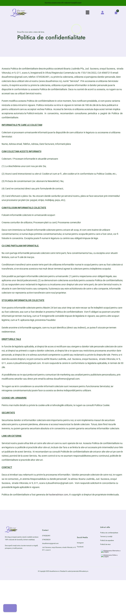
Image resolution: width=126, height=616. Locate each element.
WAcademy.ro (83, 571)
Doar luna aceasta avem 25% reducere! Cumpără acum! (63, 3)
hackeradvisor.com (58, 494)
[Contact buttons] (10, 608)
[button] (87, 12)
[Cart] (116, 12)
